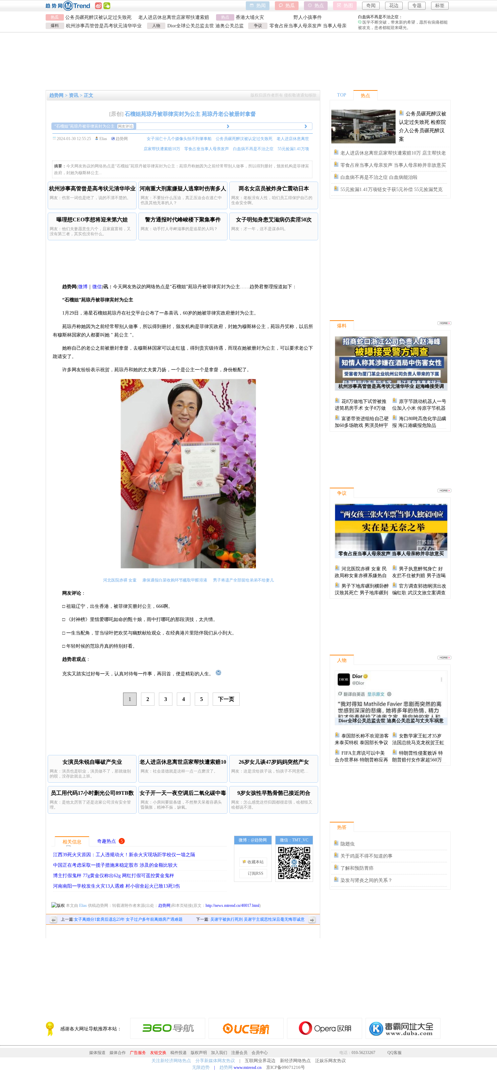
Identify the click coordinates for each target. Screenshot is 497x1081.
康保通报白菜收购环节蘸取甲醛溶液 (174, 580)
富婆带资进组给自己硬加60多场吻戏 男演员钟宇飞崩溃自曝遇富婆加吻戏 (362, 425)
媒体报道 (97, 1052)
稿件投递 (178, 1052)
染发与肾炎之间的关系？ (366, 880)
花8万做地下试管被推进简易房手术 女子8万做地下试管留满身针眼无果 (361, 408)
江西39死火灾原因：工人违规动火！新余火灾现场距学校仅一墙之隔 (124, 854)
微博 (83, 286)
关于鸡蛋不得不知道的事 (366, 856)
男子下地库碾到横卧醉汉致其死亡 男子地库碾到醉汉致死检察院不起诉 (362, 593)
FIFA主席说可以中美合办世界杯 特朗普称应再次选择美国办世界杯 (361, 760)
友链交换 (158, 1052)
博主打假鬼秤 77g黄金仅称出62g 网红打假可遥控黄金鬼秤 (113, 875)
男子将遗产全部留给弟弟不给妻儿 (243, 580)
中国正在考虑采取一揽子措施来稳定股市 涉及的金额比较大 (115, 865)
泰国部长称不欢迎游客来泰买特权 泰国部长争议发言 (362, 742)
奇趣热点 (106, 841)
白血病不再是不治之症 (253, 148)
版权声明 (199, 1052)
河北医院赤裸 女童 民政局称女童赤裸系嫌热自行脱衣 (361, 575)
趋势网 (164, 905)
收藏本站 (255, 862)
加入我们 (219, 1052)
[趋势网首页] (217, 673)
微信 (97, 286)
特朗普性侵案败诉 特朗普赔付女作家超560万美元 (417, 760)
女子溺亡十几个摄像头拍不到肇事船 (179, 138)
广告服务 (138, 1052)
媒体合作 (118, 1052)
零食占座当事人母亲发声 (206, 148)
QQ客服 (394, 1052)
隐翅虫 (347, 843)
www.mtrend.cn (248, 1067)
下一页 (226, 699)
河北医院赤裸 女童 (120, 580)
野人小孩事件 (307, 17)
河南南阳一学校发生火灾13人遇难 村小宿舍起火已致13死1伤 (116, 886)
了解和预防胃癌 (357, 868)
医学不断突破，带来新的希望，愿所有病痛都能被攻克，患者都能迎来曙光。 (403, 16)
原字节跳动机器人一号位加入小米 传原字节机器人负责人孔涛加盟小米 (419, 408)
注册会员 (239, 1052)
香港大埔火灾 (250, 17)
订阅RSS (255, 873)
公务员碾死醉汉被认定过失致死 (98, 17)
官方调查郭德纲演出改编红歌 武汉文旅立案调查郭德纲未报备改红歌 (419, 593)
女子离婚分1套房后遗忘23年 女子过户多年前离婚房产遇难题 (128, 919)
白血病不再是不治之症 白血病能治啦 (379, 177)
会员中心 (260, 1052)
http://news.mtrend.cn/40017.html (232, 905)
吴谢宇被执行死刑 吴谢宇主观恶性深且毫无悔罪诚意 (257, 919)
